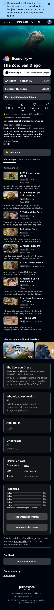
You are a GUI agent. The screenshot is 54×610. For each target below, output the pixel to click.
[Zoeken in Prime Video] (32, 22)
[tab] (9, 159)
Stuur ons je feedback (23, 597)
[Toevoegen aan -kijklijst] (9, 104)
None (26, 465)
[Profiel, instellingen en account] (50, 22)
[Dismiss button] (49, 4)
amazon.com (30, 9)
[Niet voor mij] (34, 104)
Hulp (37, 597)
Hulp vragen (9, 575)
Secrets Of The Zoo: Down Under (18, 350)
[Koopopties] (48, 174)
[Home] (22, 22)
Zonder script (9, 128)
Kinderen (22, 128)
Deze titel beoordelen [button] (27, 516)
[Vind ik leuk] (21, 104)
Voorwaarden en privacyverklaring (26, 593)
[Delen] (47, 104)
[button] (23, 508)
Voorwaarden (20, 541)
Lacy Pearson (13, 141)
